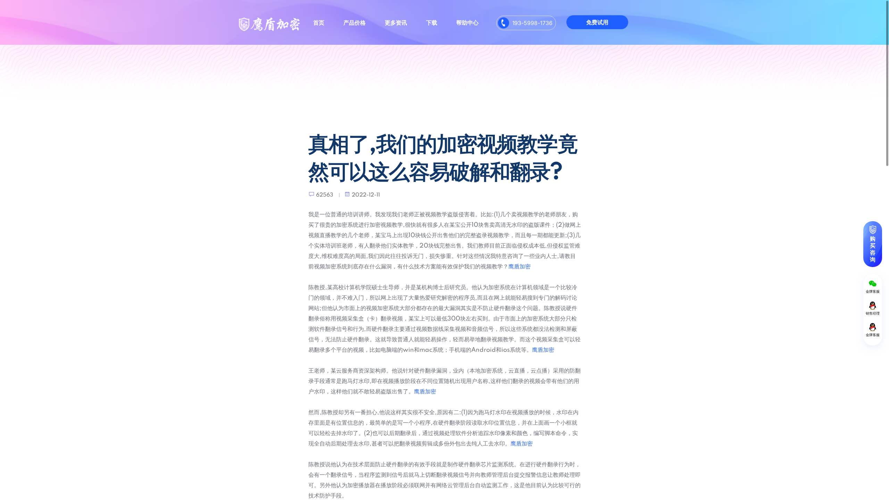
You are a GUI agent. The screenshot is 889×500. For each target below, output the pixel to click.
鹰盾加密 (519, 267)
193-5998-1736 (532, 22)
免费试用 (597, 22)
